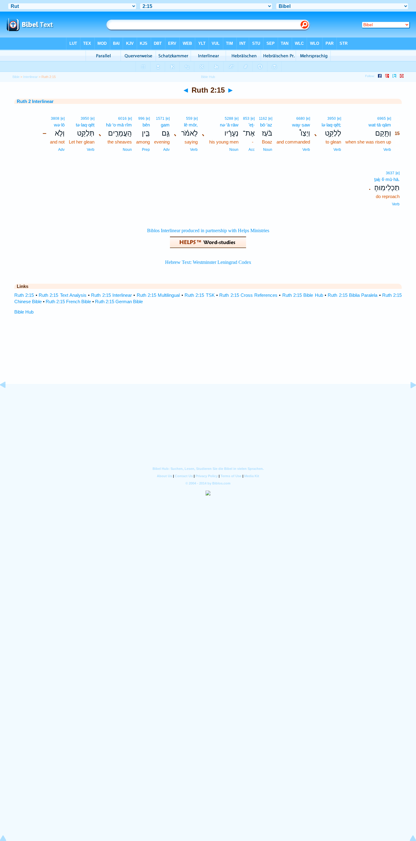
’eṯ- (252, 124)
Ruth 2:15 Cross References (248, 295)
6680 (300, 118)
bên (146, 124)
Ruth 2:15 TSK (200, 295)
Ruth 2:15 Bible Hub (302, 295)
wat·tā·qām (379, 124)
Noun (267, 149)
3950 (331, 118)
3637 (390, 173)
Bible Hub (23, 311)
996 (141, 118)
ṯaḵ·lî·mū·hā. (387, 179)
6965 (381, 118)
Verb (387, 149)
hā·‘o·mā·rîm (119, 124)
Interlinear (30, 77)
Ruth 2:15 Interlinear (111, 295)
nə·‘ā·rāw (229, 124)
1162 (263, 118)
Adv (166, 149)
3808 (55, 118)
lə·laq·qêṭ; (331, 124)
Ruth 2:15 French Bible (68, 301)
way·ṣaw (301, 124)
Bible (15, 77)
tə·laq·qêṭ (85, 124)
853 (246, 118)
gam (165, 124)
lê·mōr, (191, 124)
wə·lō (59, 124)
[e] (389, 118)
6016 (122, 118)
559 (189, 118)
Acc (252, 149)
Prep (146, 149)
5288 (229, 118)
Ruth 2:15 (24, 295)
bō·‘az (266, 124)
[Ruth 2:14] (7, 398)
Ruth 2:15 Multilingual (158, 295)
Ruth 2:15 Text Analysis (62, 295)
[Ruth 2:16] (408, 398)
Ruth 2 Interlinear (35, 101)
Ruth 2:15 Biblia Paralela (352, 295)
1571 (160, 118)
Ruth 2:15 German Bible (119, 301)
